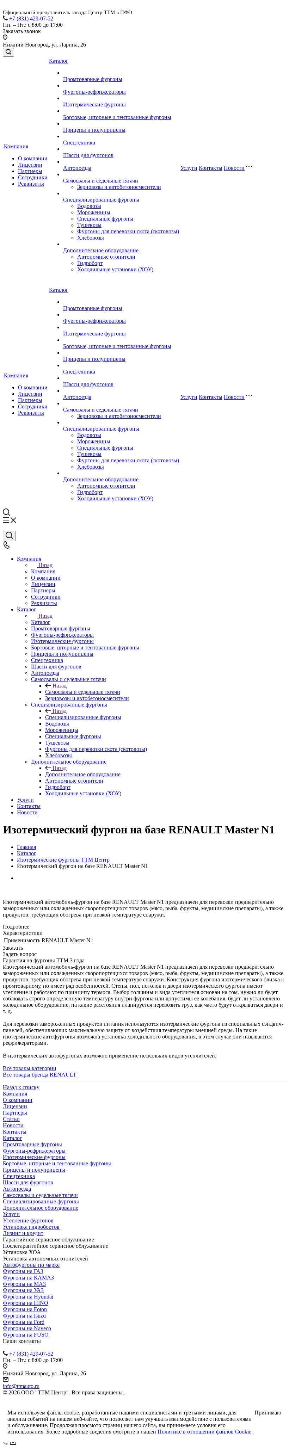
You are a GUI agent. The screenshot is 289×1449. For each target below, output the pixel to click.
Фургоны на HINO (25, 1303)
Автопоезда (77, 168)
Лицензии (30, 165)
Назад (45, 565)
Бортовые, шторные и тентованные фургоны (117, 117)
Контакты (210, 168)
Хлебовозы (90, 238)
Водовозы (89, 206)
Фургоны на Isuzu (24, 1316)
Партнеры (30, 171)
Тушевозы (89, 225)
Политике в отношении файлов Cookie (204, 1432)
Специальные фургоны (105, 219)
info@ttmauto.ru (21, 1386)
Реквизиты (31, 184)
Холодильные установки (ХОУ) (115, 269)
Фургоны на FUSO (26, 1335)
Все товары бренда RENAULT (39, 1075)
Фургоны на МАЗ (24, 1284)
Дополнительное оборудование (101, 250)
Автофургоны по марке (31, 1265)
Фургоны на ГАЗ (23, 1271)
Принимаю (267, 1413)
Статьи (11, 1119)
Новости (234, 168)
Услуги (188, 168)
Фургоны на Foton (25, 1309)
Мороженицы (93, 212)
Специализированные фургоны (101, 200)
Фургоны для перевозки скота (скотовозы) (128, 231)
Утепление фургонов (28, 1220)
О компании (33, 158)
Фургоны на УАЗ (23, 1290)
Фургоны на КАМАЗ (28, 1278)
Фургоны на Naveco (27, 1328)
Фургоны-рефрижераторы (94, 92)
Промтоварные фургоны (92, 79)
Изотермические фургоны (94, 104)
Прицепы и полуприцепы (94, 130)
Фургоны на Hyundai (28, 1297)
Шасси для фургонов (88, 155)
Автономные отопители (106, 257)
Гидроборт (90, 263)
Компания (16, 146)
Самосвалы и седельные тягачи (100, 181)
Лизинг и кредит (23, 1233)
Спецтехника (79, 143)
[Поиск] (8, 52)
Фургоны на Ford (23, 1322)
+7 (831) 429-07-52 (31, 18)
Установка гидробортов (31, 1227)
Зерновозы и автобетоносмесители (119, 187)
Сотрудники (33, 177)
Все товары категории (29, 1068)
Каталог (58, 61)
